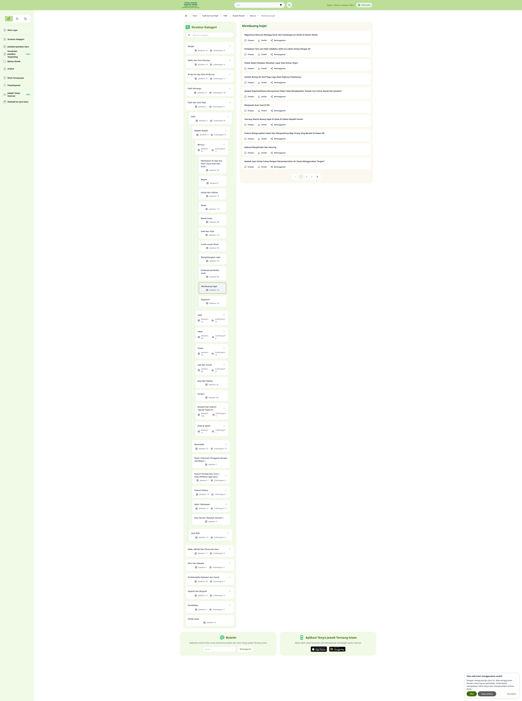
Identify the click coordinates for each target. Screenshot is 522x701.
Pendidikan (193, 605)
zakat (200, 331)
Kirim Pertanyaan (16, 78)
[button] (249, 40)
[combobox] (257, 5)
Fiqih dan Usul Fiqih (197, 102)
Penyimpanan (14, 85)
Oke (472, 694)
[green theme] (9, 19)
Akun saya (12, 30)
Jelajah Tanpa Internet (19, 94)
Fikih (193, 116)
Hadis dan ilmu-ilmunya (199, 60)
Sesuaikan (511, 694)
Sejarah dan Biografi (197, 591)
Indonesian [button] (366, 5)
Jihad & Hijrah (204, 425)
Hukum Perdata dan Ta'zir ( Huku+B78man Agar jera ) (206, 475)
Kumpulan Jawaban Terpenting (19, 54)
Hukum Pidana (201, 490)
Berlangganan (245, 649)
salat (200, 315)
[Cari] (289, 5)
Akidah (191, 46)
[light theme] (17, 19)
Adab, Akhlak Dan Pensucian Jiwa (203, 549)
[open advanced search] (281, 5)
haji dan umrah (205, 364)
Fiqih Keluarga (194, 88)
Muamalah (199, 444)
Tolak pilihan (487, 694)
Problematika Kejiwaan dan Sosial (203, 577)
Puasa (200, 348)
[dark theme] (25, 19)
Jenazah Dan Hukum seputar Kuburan (207, 408)
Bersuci (201, 144)
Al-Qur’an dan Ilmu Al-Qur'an (201, 74)
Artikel (11, 69)
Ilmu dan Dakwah (196, 563)
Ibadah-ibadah (201, 130)
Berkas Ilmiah (14, 61)
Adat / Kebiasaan (202, 504)
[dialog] (492, 685)
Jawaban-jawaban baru (18, 46)
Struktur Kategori (16, 39)
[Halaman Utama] (186, 16)
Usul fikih (195, 533)
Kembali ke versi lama (18, 102)
